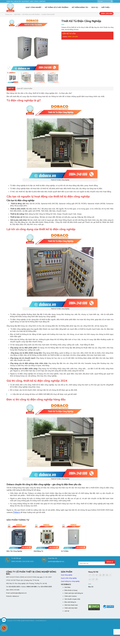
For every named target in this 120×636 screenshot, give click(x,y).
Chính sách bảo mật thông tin (73, 593)
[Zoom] (9, 68)
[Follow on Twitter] (96, 575)
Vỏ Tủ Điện (65, 551)
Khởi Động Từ (38, 551)
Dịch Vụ (94, 7)
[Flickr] (110, 575)
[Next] (55, 44)
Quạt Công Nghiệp (33, 7)
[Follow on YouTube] (107, 575)
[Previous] (10, 44)
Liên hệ (66, 611)
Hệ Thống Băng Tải (80, 7)
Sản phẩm (17, 14)
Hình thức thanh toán (71, 605)
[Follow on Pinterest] (100, 575)
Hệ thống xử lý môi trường (56, 7)
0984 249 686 (106, 13)
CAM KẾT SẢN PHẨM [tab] (24, 89)
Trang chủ (8, 14)
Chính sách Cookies (70, 596)
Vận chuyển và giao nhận (72, 599)
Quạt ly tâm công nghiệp (69, 578)
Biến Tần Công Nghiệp (14, 551)
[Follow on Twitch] (93, 579)
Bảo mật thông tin (70, 602)
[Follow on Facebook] (90, 575)
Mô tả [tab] (11, 89)
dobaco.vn (15, 596)
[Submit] (111, 1)
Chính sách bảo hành (70, 608)
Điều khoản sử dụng (70, 590)
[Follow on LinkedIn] (103, 575)
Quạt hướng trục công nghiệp (70, 581)
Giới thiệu (105, 7)
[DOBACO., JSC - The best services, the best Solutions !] (11, 7)
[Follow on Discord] (96, 579)
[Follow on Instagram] (93, 575)
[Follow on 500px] (90, 579)
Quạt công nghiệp (66, 575)
